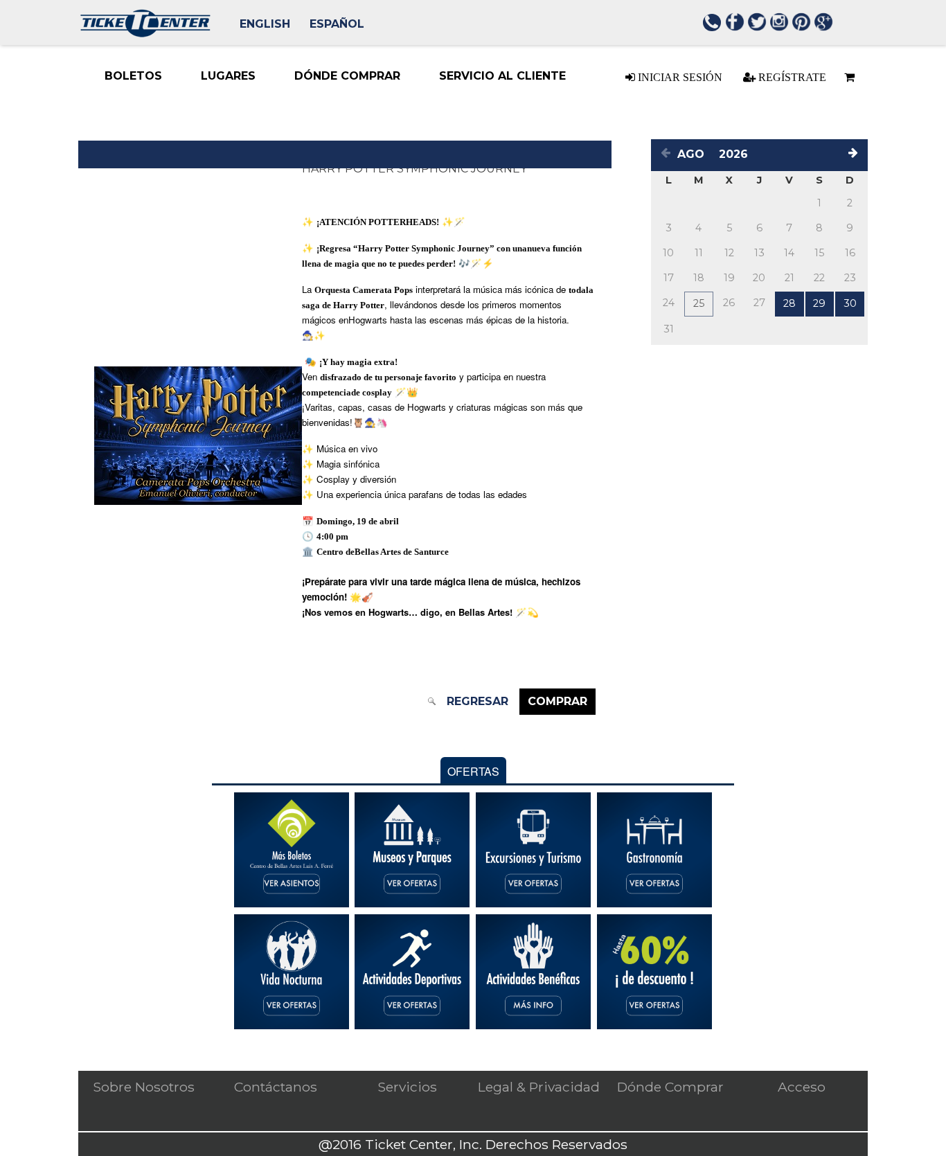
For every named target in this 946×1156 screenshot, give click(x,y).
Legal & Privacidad (539, 1086)
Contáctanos (275, 1086)
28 (789, 303)
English (265, 23)
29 (819, 303)
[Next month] (855, 155)
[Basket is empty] (847, 77)
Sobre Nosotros (144, 1086)
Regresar (477, 701)
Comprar (557, 701)
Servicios (407, 1086)
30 (850, 303)
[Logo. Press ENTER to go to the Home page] (145, 33)
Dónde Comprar (670, 1086)
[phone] (712, 24)
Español (337, 23)
